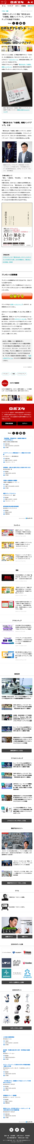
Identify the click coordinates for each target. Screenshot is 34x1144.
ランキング (10, 6)
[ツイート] (13, 23)
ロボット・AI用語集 (20, 6)
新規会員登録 (9, 423)
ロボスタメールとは (20, 319)
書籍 (14, 373)
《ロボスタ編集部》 (27, 367)
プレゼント (6, 373)
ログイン (24, 423)
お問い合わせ (20, 1135)
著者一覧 (6, 1135)
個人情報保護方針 (11, 1137)
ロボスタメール (13, 59)
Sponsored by (22, 518)
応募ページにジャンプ (16, 304)
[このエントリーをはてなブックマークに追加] (24, 23)
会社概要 (12, 1135)
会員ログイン (9, 936)
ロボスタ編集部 (14, 383)
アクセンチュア (22, 373)
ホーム (3, 6)
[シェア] (17, 23)
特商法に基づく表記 (23, 1137)
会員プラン (25, 936)
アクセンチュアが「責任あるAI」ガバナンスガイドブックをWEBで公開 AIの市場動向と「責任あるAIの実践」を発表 (17, 260)
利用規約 (27, 1135)
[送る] (20, 23)
